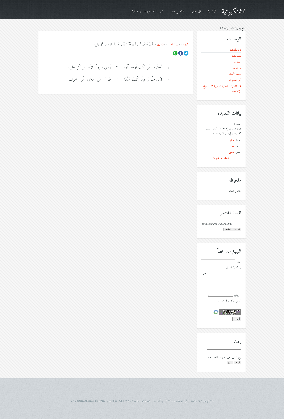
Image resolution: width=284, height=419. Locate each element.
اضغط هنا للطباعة (221, 158)
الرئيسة (212, 11)
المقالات (237, 62)
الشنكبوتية (234, 11)
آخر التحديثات (235, 80)
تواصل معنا (177, 11)
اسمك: (238, 262)
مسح (230, 363)
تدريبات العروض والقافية (147, 11)
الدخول (196, 11)
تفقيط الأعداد (235, 74)
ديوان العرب (173, 44)
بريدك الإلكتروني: (233, 267)
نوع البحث (236, 357)
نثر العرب (237, 68)
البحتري (160, 44)
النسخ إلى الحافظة (232, 229)
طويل (232, 140)
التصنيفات (236, 55)
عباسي (231, 152)
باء (233, 146)
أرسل (237, 363)
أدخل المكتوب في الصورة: (229, 301)
